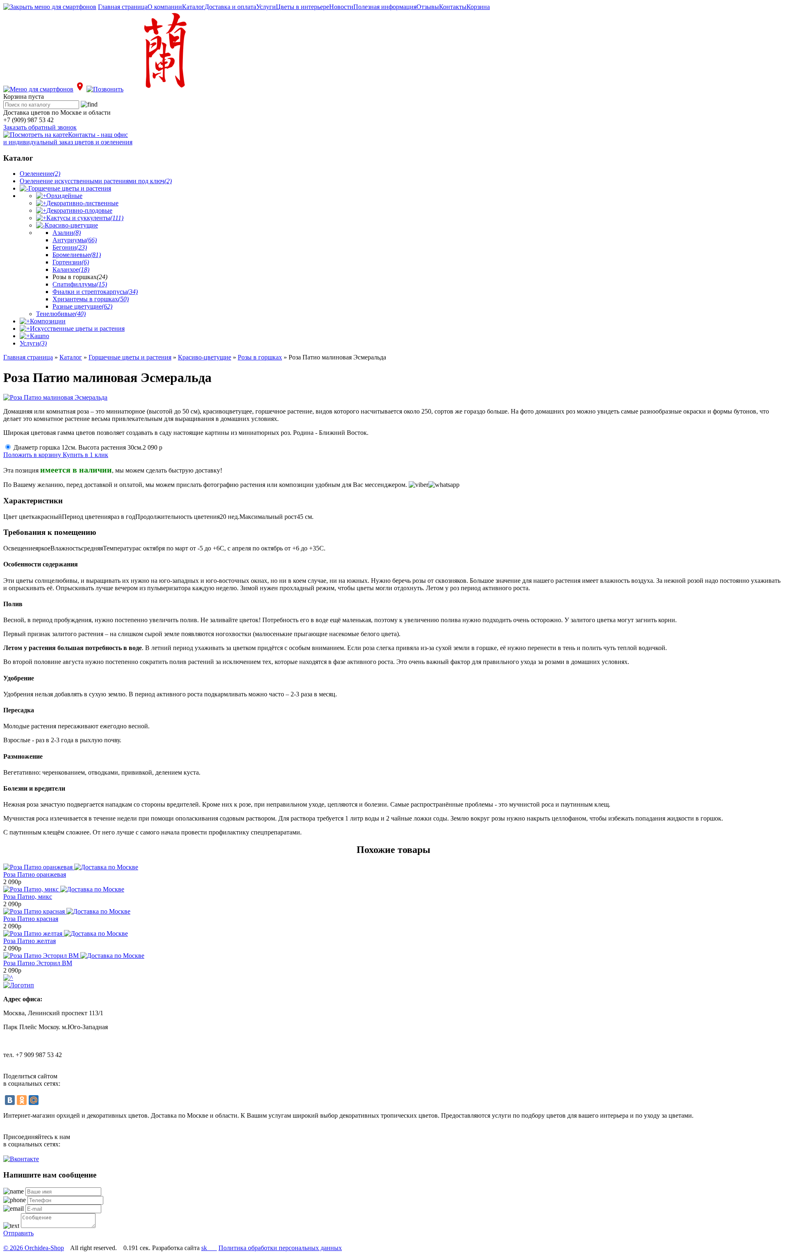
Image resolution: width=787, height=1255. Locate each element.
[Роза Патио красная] (66, 911)
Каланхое (70, 269)
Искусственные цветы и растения (77, 328)
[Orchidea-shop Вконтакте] (21, 1158)
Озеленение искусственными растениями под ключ (96, 180)
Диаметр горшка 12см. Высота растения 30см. (88, 447)
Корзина (478, 6)
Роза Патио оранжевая (34, 874)
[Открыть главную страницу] (163, 89)
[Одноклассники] (22, 1100)
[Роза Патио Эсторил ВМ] (73, 955)
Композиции (48, 321)
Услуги (266, 6)
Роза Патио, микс (27, 896)
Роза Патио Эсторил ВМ (37, 962)
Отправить (18, 1233)
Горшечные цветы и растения (69, 188)
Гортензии (70, 262)
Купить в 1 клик (85, 454)
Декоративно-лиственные (82, 203)
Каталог (193, 6)
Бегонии (69, 247)
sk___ (209, 1247)
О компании (165, 6)
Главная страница (123, 6)
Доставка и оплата (230, 6)
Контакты (452, 6)
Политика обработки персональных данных (280, 1247)
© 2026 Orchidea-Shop (33, 1247)
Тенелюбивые (61, 313)
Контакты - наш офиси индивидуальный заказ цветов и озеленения (67, 138)
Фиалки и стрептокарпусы (95, 291)
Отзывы (427, 6)
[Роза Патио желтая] (65, 933)
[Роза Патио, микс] (63, 889)
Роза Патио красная (30, 918)
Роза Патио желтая (29, 940)
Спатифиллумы (79, 284)
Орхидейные (64, 195)
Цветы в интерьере (302, 6)
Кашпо (39, 335)
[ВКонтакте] (10, 1100)
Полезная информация (384, 6)
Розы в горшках (260, 357)
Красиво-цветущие (71, 225)
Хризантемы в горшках (90, 299)
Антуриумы (74, 239)
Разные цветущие (82, 306)
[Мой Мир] (34, 1100)
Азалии (66, 232)
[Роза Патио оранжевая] (70, 867)
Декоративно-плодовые (79, 210)
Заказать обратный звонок (40, 127)
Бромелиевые (76, 254)
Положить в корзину (33, 454)
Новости (341, 6)
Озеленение (40, 173)
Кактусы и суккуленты (84, 217)
